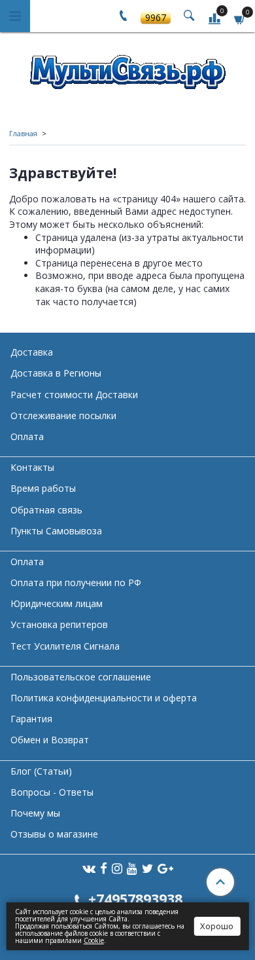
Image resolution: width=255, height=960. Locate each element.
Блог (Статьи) (41, 771)
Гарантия (31, 718)
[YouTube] (132, 868)
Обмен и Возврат (49, 739)
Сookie (94, 940)
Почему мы (35, 813)
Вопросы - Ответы (52, 792)
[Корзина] (240, 18)
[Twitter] (147, 868)
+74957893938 (135, 898)
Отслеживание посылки (63, 415)
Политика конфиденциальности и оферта (103, 698)
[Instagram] (117, 868)
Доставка (31, 352)
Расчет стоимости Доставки (74, 394)
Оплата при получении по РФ (75, 582)
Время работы (43, 488)
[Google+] (165, 868)
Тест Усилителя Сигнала (65, 646)
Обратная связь (46, 510)
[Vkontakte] (88, 868)
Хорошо (216, 926)
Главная (23, 133)
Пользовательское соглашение (80, 677)
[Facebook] (103, 868)
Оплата (27, 436)
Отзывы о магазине (54, 834)
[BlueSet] (127, 68)
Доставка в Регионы (55, 373)
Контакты (32, 467)
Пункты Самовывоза (56, 531)
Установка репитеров (59, 624)
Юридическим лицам (56, 603)
